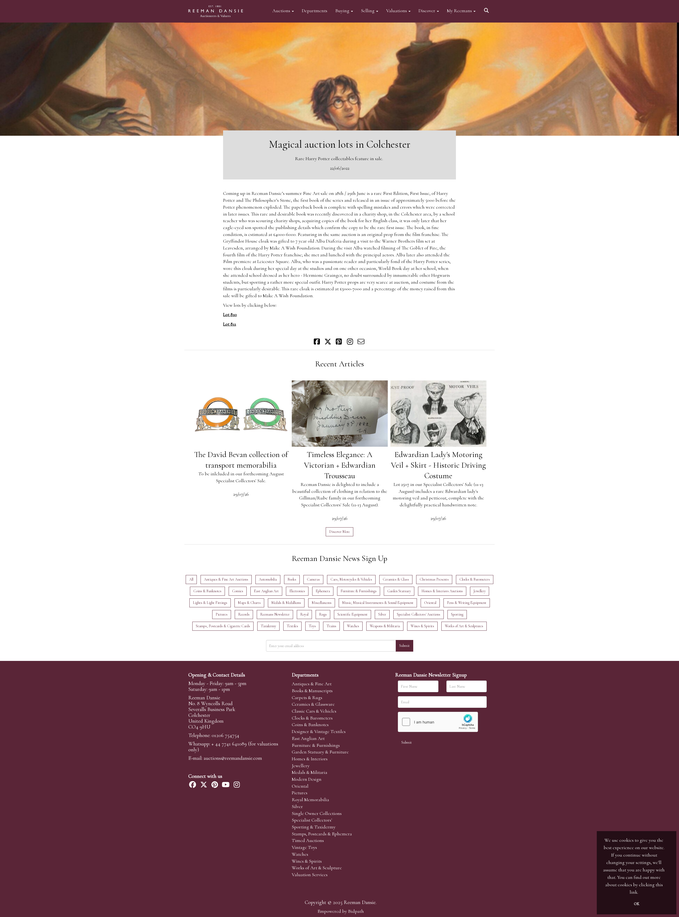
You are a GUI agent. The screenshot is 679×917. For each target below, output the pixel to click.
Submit (404, 645)
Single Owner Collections (317, 813)
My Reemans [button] (460, 10)
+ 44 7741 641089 (229, 744)
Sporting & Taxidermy (314, 827)
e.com (233, 758)
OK (636, 904)
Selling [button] (368, 10)
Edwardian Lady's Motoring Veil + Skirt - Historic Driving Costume (438, 465)
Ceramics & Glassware (313, 704)
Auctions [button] (281, 10)
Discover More (339, 531)
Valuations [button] (397, 10)
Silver (297, 806)
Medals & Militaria (309, 772)
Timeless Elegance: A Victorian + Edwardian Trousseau (340, 465)
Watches (300, 854)
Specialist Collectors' (312, 820)
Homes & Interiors (310, 759)
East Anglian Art (308, 738)
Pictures (299, 793)
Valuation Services (310, 874)
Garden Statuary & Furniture (320, 752)
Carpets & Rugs (307, 697)
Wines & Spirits (307, 861)
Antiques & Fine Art (312, 684)
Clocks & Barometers (312, 718)
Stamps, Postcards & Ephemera (322, 834)
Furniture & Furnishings (316, 745)
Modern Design (306, 779)
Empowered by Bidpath (340, 911)
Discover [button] (427, 10)
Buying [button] (342, 10)
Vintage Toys (304, 847)
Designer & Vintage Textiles (319, 731)
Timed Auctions (308, 840)
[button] (487, 8)
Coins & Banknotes (310, 724)
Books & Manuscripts (312, 691)
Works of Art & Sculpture (317, 868)
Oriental (300, 786)
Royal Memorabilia (310, 799)
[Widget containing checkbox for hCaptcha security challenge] (438, 722)
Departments (314, 10)
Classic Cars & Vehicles (314, 711)
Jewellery (301, 766)
